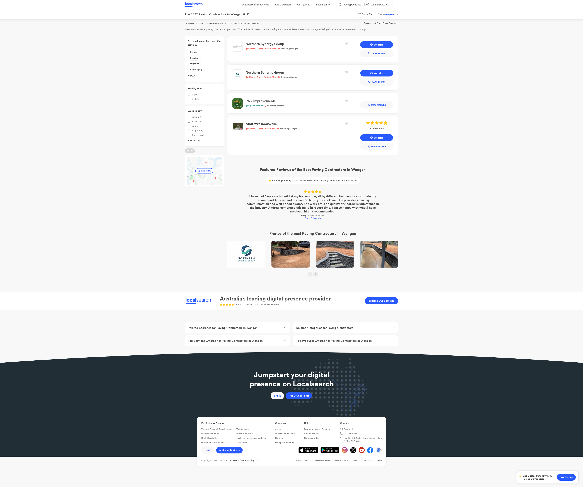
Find (201, 23)
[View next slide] (315, 274)
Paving (193, 52)
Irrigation (194, 63)
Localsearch (189, 23)
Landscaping (196, 69)
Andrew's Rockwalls (313, 218)
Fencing (194, 58)
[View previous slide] (310, 274)
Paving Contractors (215, 23)
